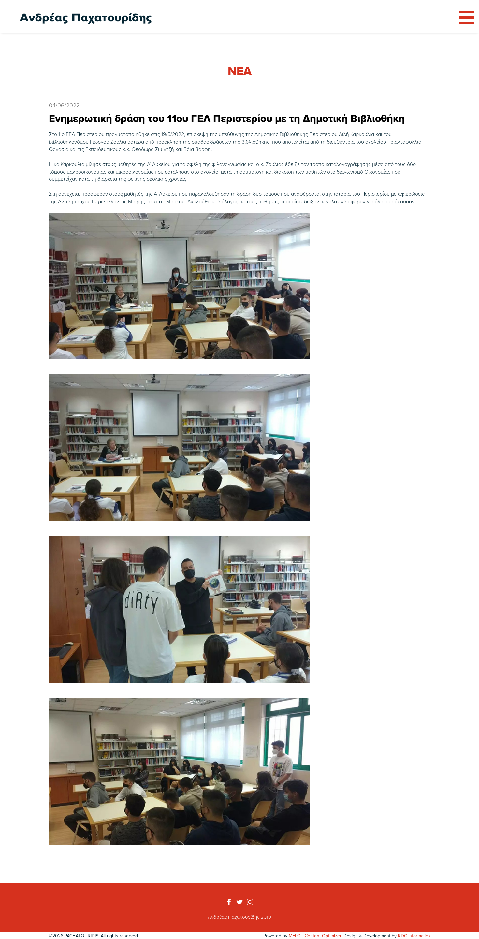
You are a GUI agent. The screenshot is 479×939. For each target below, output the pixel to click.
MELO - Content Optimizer (315, 935)
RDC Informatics (414, 935)
